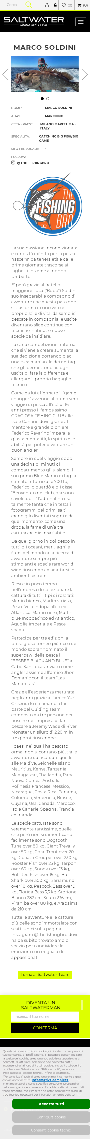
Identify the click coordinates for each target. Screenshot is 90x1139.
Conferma (45, 1028)
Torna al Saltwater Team (45, 974)
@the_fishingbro (33, 163)
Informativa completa (50, 1080)
